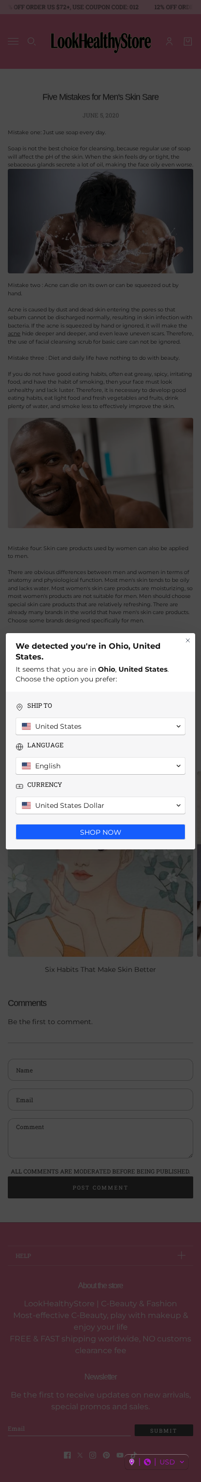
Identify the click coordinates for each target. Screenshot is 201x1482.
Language (45, 745)
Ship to (39, 705)
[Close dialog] (187, 640)
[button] (156, 1462)
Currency (44, 785)
